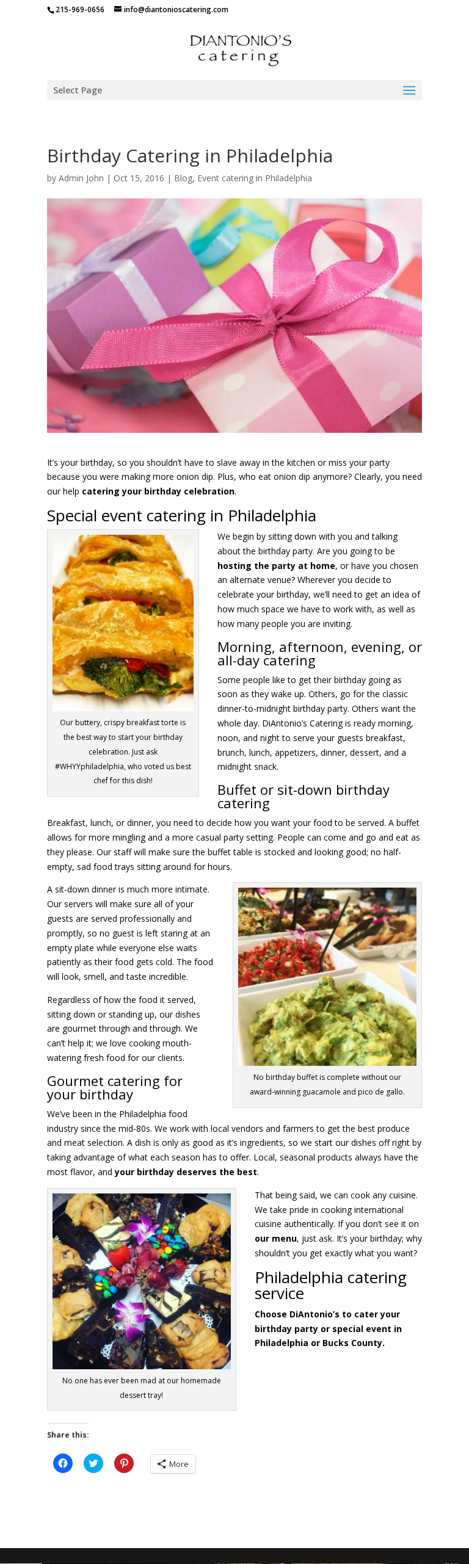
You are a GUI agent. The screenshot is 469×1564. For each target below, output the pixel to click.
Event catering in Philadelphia (254, 178)
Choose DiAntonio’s (297, 1314)
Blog (183, 178)
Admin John (81, 178)
